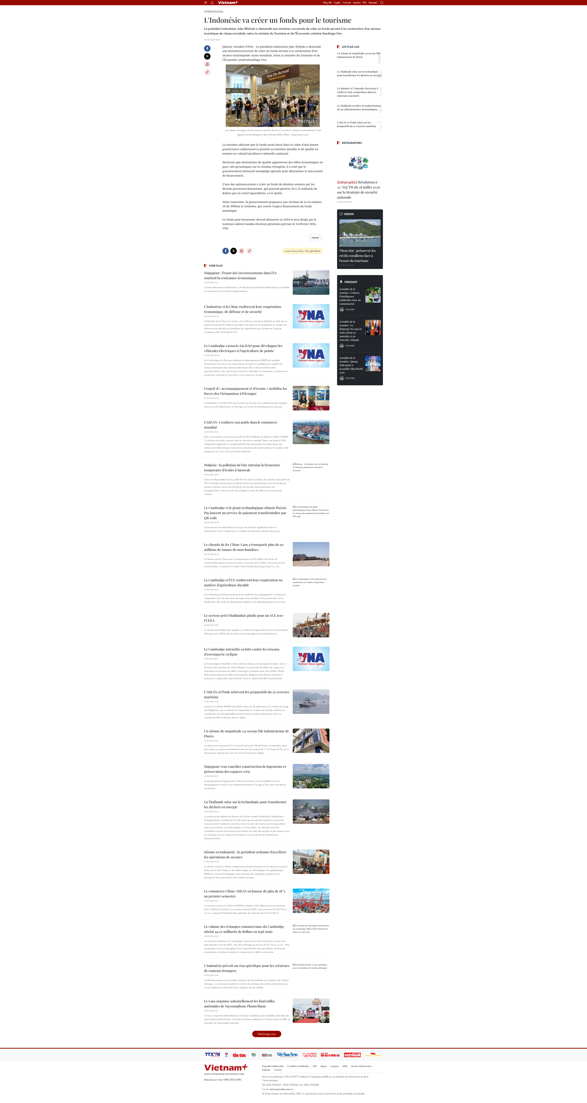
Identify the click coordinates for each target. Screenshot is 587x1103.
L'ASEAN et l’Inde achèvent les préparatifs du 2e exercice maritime (246, 694)
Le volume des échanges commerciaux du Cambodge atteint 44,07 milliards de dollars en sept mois (244, 929)
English (337, 2)
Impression (207, 64)
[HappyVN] (373, 1055)
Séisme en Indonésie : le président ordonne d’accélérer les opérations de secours (245, 854)
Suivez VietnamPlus (294, 250)
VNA (345, 1066)
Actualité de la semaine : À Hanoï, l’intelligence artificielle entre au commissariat (350, 296)
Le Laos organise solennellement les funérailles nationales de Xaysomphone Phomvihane (239, 1003)
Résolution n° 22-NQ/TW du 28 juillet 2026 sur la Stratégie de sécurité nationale (358, 189)
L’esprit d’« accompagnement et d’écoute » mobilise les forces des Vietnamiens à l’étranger (245, 391)
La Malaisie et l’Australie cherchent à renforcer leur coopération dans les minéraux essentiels (357, 92)
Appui (324, 1066)
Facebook (207, 48)
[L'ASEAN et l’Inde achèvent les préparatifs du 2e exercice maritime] (311, 701)
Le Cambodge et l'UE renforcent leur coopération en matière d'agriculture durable (243, 582)
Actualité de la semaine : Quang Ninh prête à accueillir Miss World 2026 (351, 365)
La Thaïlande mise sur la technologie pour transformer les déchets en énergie (245, 804)
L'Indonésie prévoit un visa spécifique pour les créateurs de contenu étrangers (246, 968)
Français (347, 2)
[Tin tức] (239, 1055)
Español (356, 2)
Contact (278, 1069)
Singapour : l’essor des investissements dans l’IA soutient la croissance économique (240, 275)
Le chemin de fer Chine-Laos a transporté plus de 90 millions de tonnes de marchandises (244, 547)
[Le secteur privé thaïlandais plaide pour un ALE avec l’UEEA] (311, 625)
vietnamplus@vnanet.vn (281, 1089)
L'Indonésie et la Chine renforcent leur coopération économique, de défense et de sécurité (242, 309)
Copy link (207, 72)
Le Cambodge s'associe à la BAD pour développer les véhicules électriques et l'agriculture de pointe (243, 348)
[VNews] (226, 1055)
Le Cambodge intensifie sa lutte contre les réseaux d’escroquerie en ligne (242, 651)
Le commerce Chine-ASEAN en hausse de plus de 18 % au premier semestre (244, 893)
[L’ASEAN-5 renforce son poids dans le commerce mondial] (311, 432)
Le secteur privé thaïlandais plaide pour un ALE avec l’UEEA (243, 618)
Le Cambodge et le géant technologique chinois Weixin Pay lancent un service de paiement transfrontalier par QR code (245, 512)
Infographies (352, 143)
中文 (364, 3)
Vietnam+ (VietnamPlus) (228, 2)
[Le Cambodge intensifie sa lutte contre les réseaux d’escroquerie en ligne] (311, 659)
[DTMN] (330, 1055)
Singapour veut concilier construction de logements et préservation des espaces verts (245, 769)
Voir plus (216, 265)
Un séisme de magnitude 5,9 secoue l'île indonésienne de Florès (246, 733)
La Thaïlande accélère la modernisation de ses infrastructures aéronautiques (359, 107)
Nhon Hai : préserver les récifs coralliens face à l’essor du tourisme (357, 255)
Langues (334, 1066)
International (213, 11)
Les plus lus (350, 47)
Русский (373, 3)
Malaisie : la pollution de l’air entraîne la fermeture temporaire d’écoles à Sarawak (242, 467)
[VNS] (287, 1055)
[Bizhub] (267, 1055)
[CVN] (309, 1055)
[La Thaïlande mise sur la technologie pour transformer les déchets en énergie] (311, 811)
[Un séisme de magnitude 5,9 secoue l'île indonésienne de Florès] (311, 741)
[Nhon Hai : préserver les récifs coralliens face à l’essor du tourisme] (360, 233)
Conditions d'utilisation (298, 1066)
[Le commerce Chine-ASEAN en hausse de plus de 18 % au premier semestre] (311, 901)
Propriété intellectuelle (272, 1066)
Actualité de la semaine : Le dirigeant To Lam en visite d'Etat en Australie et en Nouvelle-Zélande (350, 330)
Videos (349, 214)
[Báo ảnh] (352, 1055)
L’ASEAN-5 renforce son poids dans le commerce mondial (240, 424)
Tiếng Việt (327, 2)
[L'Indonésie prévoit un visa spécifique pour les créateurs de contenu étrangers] (311, 975)
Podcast (351, 282)
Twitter (207, 56)
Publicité (266, 1069)
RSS (315, 1066)
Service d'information (361, 1066)
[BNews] (254, 1055)
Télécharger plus (267, 1034)
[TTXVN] (212, 1055)
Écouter (350, 309)
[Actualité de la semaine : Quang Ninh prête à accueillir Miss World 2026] (373, 363)
